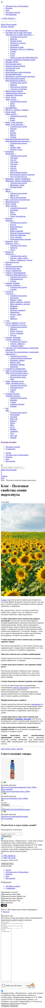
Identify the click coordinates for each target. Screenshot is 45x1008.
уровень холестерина (20, 688)
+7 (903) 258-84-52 (8, 18)
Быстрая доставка (8, 442)
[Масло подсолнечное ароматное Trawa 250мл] (12, 780)
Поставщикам (11, 14)
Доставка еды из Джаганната (17, 6)
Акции (8, 453)
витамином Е (36, 704)
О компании (10, 449)
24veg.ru (6, 912)
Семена (4, 600)
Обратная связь (7, 864)
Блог (7, 10)
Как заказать (10, 461)
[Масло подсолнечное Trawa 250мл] (15, 791)
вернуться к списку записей (12, 749)
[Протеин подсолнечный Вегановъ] (15, 809)
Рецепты (9, 8)
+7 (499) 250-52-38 (8, 858)
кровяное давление (23, 719)
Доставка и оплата (13, 12)
